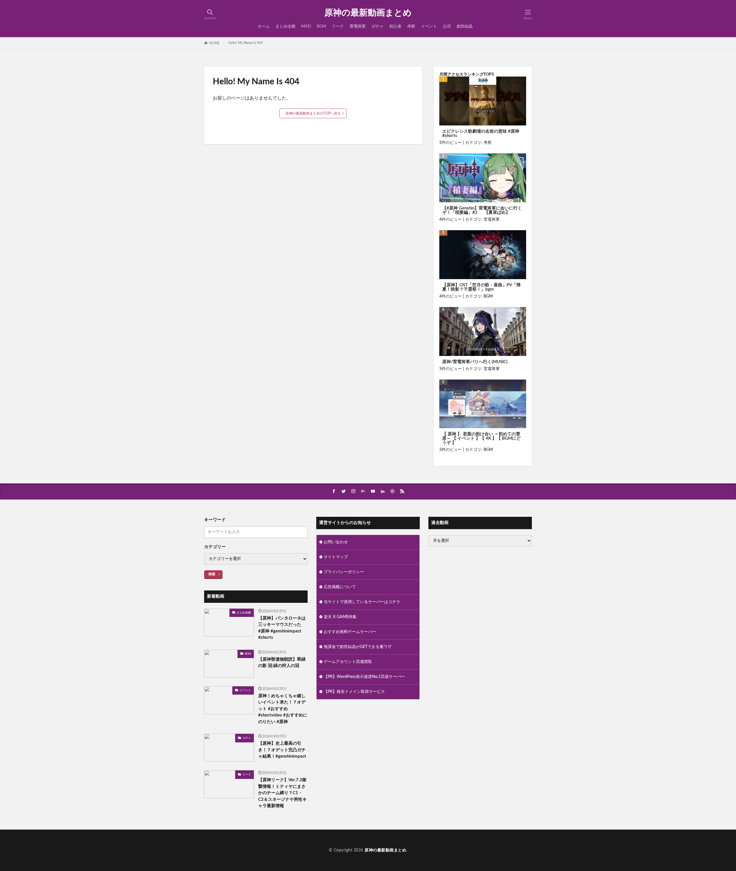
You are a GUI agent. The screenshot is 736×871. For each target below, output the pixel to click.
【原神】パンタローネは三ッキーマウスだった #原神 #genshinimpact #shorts (282, 628)
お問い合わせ (336, 542)
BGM (321, 26)
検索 (211, 574)
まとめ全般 (285, 26)
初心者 (395, 26)
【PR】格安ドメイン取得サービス (354, 692)
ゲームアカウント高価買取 (348, 662)
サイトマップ (336, 557)
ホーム (264, 26)
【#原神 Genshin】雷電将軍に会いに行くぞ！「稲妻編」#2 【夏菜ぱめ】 (482, 210)
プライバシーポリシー (344, 572)
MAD (306, 26)
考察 (411, 26)
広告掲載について (340, 587)
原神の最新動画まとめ (368, 13)
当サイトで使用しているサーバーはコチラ (362, 602)
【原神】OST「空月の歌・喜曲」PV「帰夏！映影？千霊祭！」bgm (481, 287)
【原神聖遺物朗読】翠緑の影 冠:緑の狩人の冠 (282, 662)
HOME (214, 43)
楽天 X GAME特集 (340, 617)
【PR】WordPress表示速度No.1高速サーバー (364, 677)
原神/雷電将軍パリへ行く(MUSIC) (474, 362)
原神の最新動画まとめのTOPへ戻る (313, 113)
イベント (429, 26)
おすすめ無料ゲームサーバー (350, 632)
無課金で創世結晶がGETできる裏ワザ (358, 647)
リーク (338, 26)
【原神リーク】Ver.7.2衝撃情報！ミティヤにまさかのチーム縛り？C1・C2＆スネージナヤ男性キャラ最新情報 (282, 793)
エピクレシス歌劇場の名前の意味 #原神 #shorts (480, 133)
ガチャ (377, 26)
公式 (447, 26)
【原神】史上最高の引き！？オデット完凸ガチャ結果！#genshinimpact (282, 749)
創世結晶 (465, 26)
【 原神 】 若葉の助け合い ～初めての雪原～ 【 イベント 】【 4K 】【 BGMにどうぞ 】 (481, 438)
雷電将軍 (358, 26)
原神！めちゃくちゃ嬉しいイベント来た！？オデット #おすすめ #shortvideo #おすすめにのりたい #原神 (282, 709)
